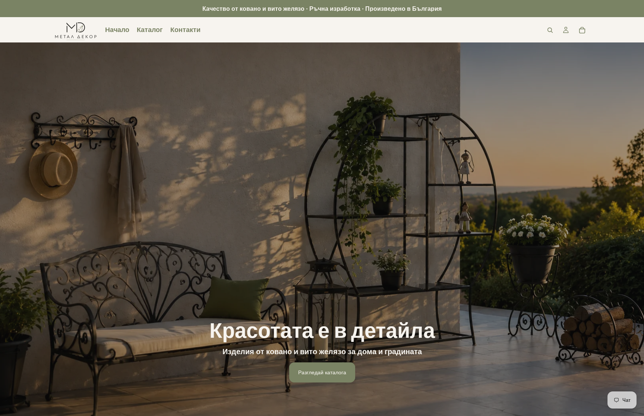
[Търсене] (550, 30)
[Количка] (582, 30)
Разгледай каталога (322, 372)
